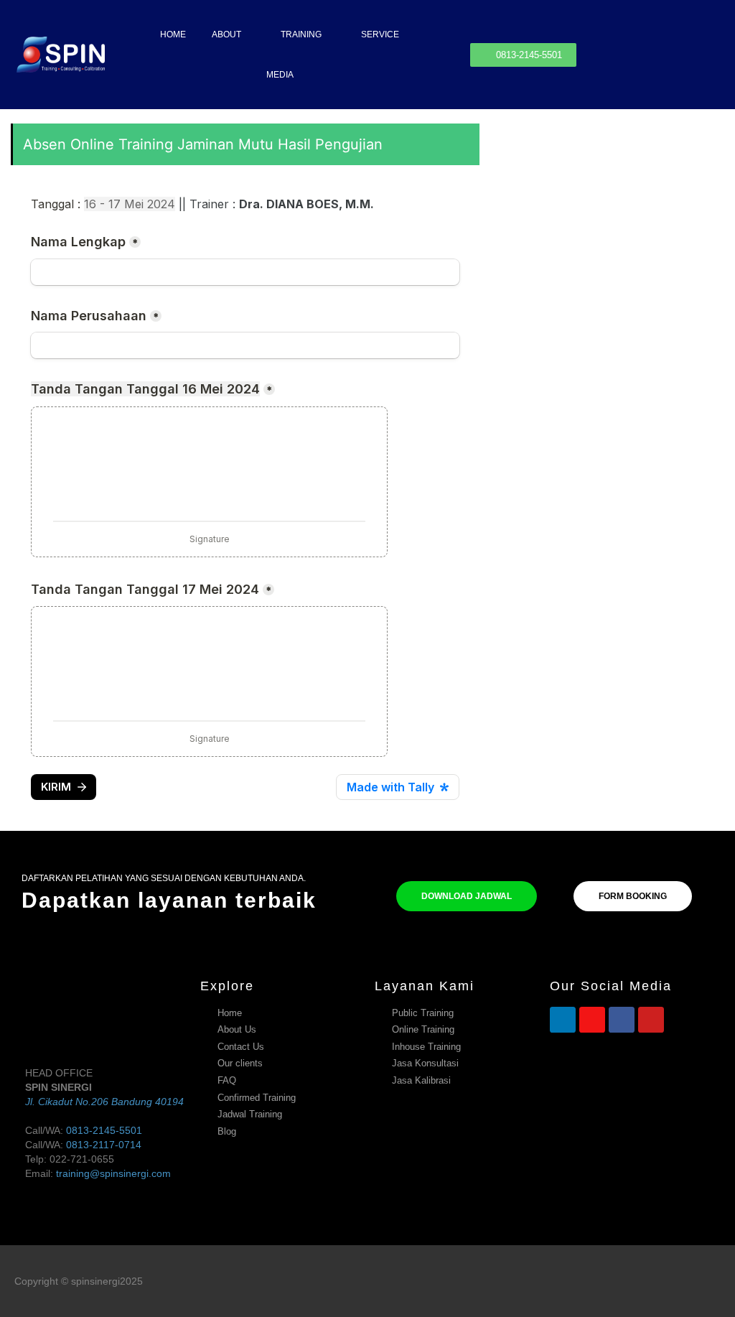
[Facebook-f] (687, 1280)
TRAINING (301, 34)
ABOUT (226, 34)
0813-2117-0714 (103, 1144)
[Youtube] (651, 1020)
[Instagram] (592, 1020)
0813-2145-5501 (104, 1130)
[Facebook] (622, 1020)
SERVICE (380, 34)
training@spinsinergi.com (113, 1173)
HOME (173, 34)
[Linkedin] (563, 1020)
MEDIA (280, 75)
